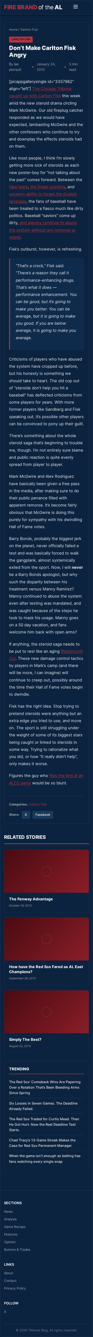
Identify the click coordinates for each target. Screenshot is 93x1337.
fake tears (18, 186)
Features (10, 1234)
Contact (10, 1281)
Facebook (43, 814)
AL (33, 7)
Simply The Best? (25, 1039)
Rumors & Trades (17, 1249)
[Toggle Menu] (75, 7)
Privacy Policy (15, 1288)
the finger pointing (47, 186)
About (8, 1273)
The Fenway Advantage (31, 899)
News (8, 1211)
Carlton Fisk (29, 29)
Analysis (10, 1219)
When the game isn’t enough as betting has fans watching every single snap (45, 1158)
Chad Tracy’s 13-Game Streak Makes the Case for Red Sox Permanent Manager (42, 1143)
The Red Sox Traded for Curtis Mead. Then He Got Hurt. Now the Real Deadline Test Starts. (44, 1124)
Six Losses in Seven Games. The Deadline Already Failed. (43, 1106)
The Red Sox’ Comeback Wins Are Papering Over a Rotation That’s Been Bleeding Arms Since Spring (45, 1087)
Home (13, 29)
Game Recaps (15, 1227)
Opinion (10, 1242)
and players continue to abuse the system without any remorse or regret (43, 229)
